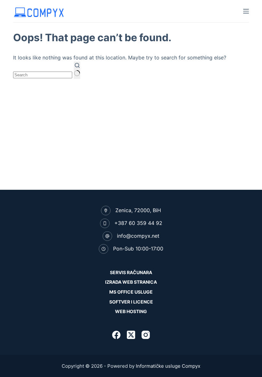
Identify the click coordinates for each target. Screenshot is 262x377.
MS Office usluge (131, 292)
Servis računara (131, 272)
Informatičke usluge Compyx (168, 366)
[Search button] (77, 70)
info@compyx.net (138, 236)
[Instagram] (146, 335)
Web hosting (131, 311)
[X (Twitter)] (131, 335)
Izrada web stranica (131, 282)
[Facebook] (116, 335)
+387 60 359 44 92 (138, 223)
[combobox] (42, 75)
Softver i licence (131, 301)
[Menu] (246, 11)
